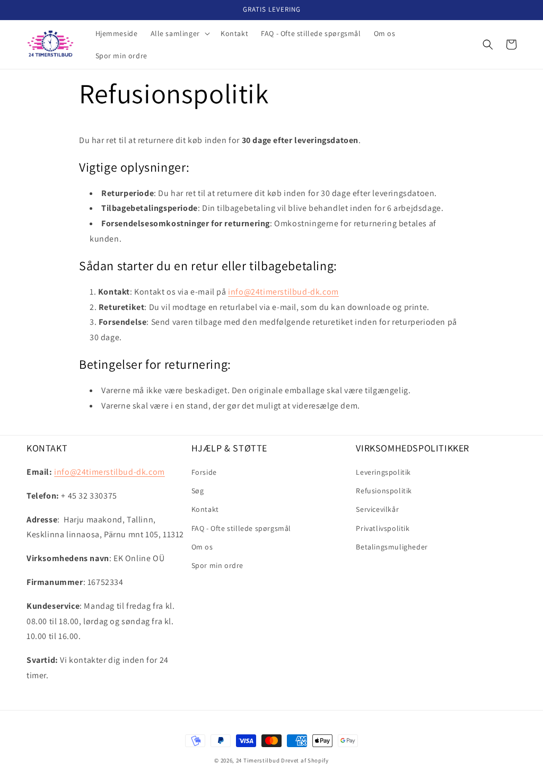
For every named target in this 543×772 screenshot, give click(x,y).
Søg (197, 490)
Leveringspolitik (383, 472)
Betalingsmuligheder (391, 547)
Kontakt (205, 509)
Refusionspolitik (384, 490)
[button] (179, 33)
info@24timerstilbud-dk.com (283, 291)
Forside (204, 472)
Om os (202, 547)
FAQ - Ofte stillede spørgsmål (241, 528)
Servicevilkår (377, 509)
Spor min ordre (217, 565)
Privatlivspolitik (382, 528)
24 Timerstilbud (258, 760)
